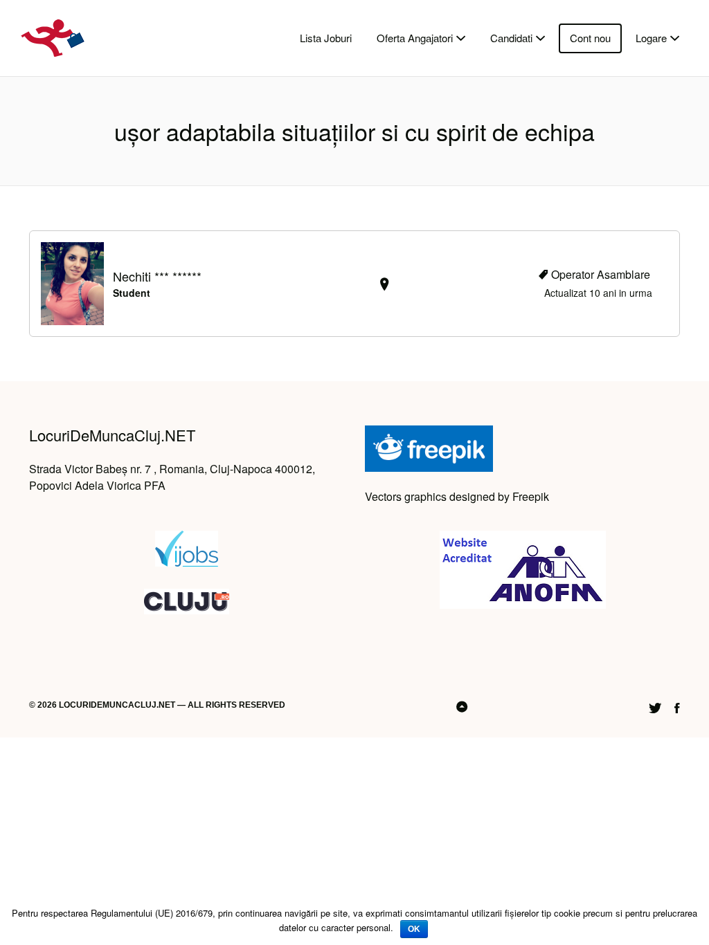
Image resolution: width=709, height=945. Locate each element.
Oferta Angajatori (415, 37)
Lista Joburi (326, 37)
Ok (414, 929)
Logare (651, 37)
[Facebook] (677, 706)
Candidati (511, 37)
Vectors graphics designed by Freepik (457, 496)
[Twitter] (655, 706)
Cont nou (590, 37)
